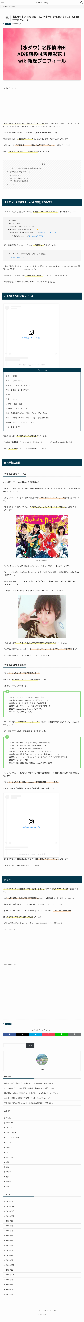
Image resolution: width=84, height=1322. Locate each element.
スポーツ (9, 1152)
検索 (30, 1045)
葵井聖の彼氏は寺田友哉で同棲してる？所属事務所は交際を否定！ (28, 1083)
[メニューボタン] (2, 2)
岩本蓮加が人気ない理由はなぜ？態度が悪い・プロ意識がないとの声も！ (31, 1093)
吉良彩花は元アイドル (21, 178)
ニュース (9, 1157)
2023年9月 (10, 1280)
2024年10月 (10, 1216)
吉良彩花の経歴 (15, 175)
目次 (54, 1310)
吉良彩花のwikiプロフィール (20, 172)
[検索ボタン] (81, 2)
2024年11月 (10, 1211)
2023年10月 (10, 1275)
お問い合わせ (47, 1310)
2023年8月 (10, 1285)
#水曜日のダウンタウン (47, 232)
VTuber (9, 1118)
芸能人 (8, 1181)
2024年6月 (10, 1236)
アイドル (9, 1128)
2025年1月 (10, 1201)
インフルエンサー (12, 1137)
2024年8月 (10, 1226)
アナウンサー (11, 1132)
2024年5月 (10, 1241)
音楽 (8, 1186)
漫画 (8, 1177)
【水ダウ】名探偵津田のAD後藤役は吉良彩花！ (27, 168)
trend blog (42, 2)
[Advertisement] (42, 104)
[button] (9, 1034)
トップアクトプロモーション (17, 258)
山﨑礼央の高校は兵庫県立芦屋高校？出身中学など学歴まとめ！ (28, 1098)
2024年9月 (10, 1221)
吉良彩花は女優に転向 (21, 181)
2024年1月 (10, 1260)
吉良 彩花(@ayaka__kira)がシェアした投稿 (31, 365)
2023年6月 (10, 1294)
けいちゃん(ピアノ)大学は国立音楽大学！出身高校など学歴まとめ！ (29, 1088)
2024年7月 (10, 1231)
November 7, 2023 (36, 236)
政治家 (8, 1172)
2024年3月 (10, 1250)
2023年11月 (10, 1270)
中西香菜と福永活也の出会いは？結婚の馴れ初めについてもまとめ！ (29, 1103)
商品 (8, 1167)
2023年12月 (10, 1265)
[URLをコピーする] (74, 1034)
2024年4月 (10, 1245)
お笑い (8, 1147)
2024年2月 (10, 1255)
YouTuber (9, 1123)
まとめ (12, 184)
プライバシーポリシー (34, 1310)
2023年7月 (10, 1289)
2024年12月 (10, 1206)
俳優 (8, 1162)
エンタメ (8, 23)
